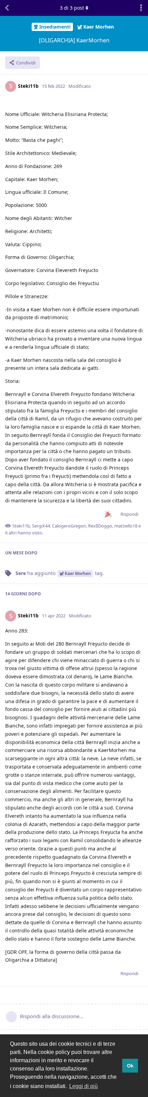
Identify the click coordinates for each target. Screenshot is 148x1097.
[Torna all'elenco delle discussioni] (7, 8)
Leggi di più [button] (83, 1086)
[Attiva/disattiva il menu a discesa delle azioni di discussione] (141, 8)
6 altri (11, 533)
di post (72, 7)
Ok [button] (130, 1065)
